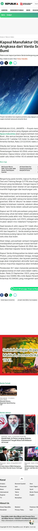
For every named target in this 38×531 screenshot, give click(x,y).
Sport (31, 489)
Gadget (9, 15)
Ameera (2, 483)
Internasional (4, 492)
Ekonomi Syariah (17, 10)
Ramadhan (18, 497)
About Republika (5, 507)
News (2, 489)
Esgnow (2, 495)
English (32, 495)
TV (1, 497)
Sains (3, 15)
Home (2, 37)
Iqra (16, 486)
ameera (4, 10)
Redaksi (17, 507)
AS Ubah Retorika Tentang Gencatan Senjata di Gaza (26, 168)
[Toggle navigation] (2, 3)
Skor (31, 483)
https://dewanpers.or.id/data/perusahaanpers (16, 520)
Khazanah (3, 486)
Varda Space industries (7, 300)
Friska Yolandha (22, 59)
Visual (17, 495)
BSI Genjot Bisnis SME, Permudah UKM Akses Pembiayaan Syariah (8, 169)
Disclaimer (3, 510)
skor (28, 10)
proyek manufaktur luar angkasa (27, 300)
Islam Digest (34, 486)
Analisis (17, 489)
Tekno (7, 37)
